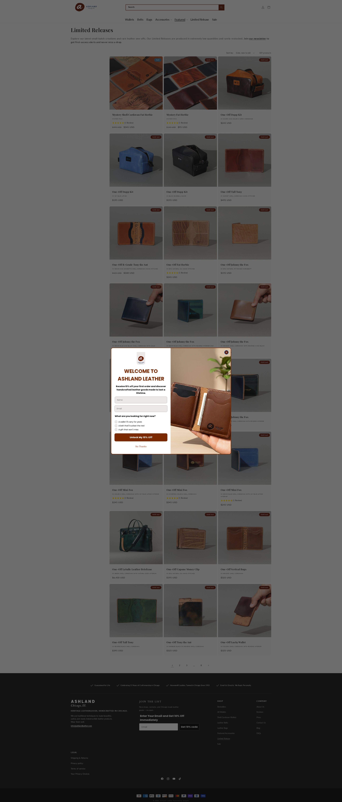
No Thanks (141, 446)
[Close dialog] (226, 352)
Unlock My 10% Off (141, 437)
